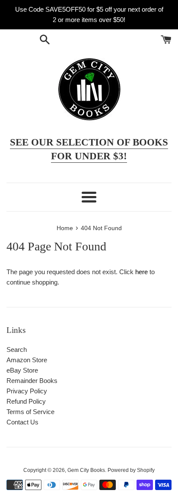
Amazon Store (26, 360)
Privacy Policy (26, 391)
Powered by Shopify (131, 470)
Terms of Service (30, 411)
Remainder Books (31, 380)
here (141, 271)
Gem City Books (86, 470)
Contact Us (22, 422)
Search (16, 349)
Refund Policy (26, 401)
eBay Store (22, 370)
